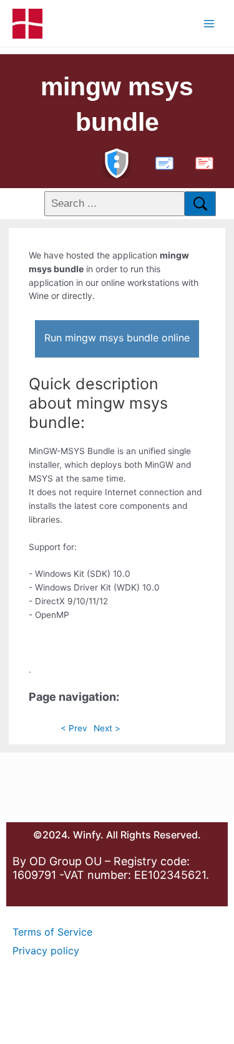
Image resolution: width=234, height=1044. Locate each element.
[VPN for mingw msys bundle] (116, 162)
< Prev (74, 728)
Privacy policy (45, 950)
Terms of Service (52, 932)
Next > (107, 728)
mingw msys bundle (117, 104)
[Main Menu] (209, 23)
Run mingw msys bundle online (117, 337)
